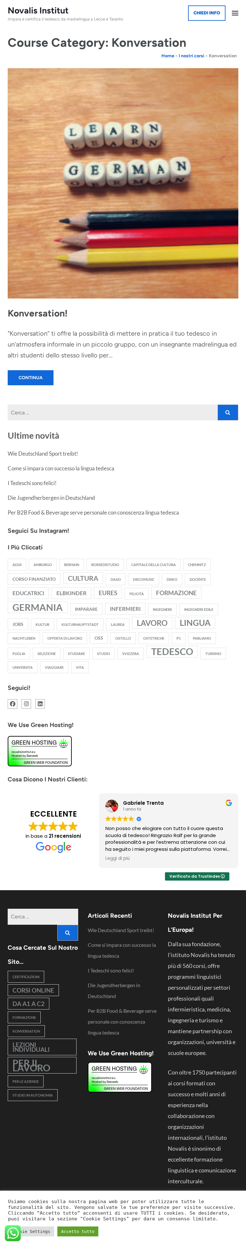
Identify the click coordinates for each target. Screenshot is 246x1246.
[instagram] (26, 704)
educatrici (28, 593)
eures (108, 592)
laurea (118, 624)
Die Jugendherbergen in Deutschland (51, 497)
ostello (123, 638)
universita (22, 667)
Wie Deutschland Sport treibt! (43, 453)
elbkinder (71, 593)
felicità (136, 594)
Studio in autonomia (32, 1095)
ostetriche (153, 638)
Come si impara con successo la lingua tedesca (61, 468)
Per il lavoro (31, 1065)
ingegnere (162, 609)
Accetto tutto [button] (77, 1231)
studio (103, 653)
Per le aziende (25, 1081)
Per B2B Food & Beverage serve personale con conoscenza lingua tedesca (93, 512)
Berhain (71, 565)
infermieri (125, 608)
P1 (178, 638)
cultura (83, 578)
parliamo (202, 638)
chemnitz (197, 565)
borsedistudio (105, 565)
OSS (98, 638)
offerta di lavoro (64, 638)
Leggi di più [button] (117, 858)
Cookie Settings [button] (31, 1231)
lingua (195, 622)
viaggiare (54, 667)
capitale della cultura (153, 565)
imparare (86, 609)
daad (116, 579)
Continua (31, 377)
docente (198, 579)
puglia (18, 653)
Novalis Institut (38, 10)
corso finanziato (34, 579)
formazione (176, 592)
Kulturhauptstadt (80, 624)
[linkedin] (40, 704)
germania (37, 607)
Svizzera (130, 653)
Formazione (24, 1017)
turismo (213, 653)
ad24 (16, 565)
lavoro (152, 622)
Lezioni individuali (31, 1047)
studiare (76, 653)
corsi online (33, 990)
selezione (46, 653)
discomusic (143, 579)
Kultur (42, 624)
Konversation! (38, 313)
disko (172, 579)
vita (80, 667)
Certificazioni (25, 977)
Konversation (26, 1031)
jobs (17, 624)
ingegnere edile (198, 609)
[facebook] (12, 704)
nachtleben (23, 638)
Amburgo (43, 565)
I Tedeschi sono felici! (32, 483)
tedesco (172, 651)
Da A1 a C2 (28, 1003)
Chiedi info (206, 13)
